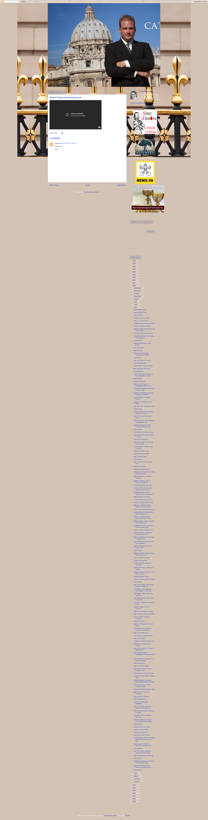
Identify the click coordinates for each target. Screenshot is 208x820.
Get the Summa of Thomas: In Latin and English (143, 659)
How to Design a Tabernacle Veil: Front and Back (144, 542)
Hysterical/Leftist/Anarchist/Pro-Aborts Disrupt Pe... (144, 513)
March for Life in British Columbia (144, 614)
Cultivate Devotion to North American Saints (142, 685)
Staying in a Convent (140, 732)
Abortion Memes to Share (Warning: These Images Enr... (144, 493)
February (137, 779)
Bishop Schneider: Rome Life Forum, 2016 (143, 547)
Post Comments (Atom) (91, 192)
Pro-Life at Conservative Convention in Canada (141, 354)
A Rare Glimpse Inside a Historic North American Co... (144, 522)
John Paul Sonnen (146, 91)
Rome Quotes (138, 378)
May (135, 307)
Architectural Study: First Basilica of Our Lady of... (144, 337)
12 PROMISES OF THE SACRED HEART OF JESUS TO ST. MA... (144, 739)
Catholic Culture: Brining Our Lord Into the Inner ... (144, 329)
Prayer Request (138, 371)
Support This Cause (140, 381)
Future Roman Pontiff (140, 312)
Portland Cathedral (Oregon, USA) (144, 689)
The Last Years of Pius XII (142, 360)
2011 (134, 796)
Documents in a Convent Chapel (144, 673)
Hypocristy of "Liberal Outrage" (143, 366)
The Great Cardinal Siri (141, 439)
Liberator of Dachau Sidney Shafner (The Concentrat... (143, 506)
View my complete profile (138, 103)
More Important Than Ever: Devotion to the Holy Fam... (143, 745)
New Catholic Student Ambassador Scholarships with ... (144, 654)
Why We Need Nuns (140, 699)
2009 (134, 801)
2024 (134, 263)
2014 (134, 788)
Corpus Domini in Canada (142, 318)
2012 (134, 793)
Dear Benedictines (139, 663)
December (137, 288)
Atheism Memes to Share (142, 497)
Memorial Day (138, 350)
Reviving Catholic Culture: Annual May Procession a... (144, 554)
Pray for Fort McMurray (141, 633)
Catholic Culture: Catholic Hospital (144, 579)
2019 (134, 277)
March (136, 776)
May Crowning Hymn (140, 456)
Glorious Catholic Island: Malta (143, 502)
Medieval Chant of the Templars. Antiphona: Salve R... (144, 412)
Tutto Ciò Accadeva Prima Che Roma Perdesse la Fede (143, 375)
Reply (56, 149)
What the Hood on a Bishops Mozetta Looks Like (143, 533)
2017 (134, 283)
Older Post (121, 185)
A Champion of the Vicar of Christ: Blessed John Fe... (144, 472)
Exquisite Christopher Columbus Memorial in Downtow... (144, 393)
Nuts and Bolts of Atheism (142, 368)
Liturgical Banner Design (141, 576)
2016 (134, 285)
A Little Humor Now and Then (143, 485)
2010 (134, 799)
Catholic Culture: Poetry (141, 729)
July (135, 302)
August (136, 299)
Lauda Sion (137, 357)
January (137, 781)
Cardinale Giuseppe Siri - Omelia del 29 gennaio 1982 (144, 762)
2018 (134, 280)
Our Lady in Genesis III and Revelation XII (142, 669)
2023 (134, 266)
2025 (134, 261)
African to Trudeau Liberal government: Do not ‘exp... (143, 517)
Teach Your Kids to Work (141, 454)
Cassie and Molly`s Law (141, 451)
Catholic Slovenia (139, 621)
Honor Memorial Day (140, 363)
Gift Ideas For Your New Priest (143, 333)
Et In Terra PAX (139, 348)
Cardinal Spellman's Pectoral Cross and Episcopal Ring (143, 720)
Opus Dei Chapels (139, 638)
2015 (134, 785)
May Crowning (138, 315)
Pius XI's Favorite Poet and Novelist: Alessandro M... (142, 707)
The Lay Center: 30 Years (142, 557)
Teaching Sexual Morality (142, 469)
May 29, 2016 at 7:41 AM (68, 143)
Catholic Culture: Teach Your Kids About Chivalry (144, 573)
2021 (134, 272)
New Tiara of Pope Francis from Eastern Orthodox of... (144, 585)
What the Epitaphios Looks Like (144, 755)
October (137, 293)
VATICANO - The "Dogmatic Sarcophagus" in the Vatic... (143, 590)
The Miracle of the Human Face (144, 432)
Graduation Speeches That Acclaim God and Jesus (142, 426)
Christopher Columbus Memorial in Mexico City (144, 389)
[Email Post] (61, 133)
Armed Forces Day (139, 466)
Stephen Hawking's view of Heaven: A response (142, 481)
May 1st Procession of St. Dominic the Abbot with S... (143, 766)
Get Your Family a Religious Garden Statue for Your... (142, 752)
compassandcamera (110, 815)
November (137, 291)
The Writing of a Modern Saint (143, 635)
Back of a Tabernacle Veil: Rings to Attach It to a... (144, 538)
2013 (134, 790)
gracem (57, 143)
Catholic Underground (140, 560)
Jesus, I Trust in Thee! (141, 320)
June (136, 304)
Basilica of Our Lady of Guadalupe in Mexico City (142, 385)
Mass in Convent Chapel (141, 666)
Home (87, 185)
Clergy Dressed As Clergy (142, 727)
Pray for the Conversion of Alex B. (144, 509)
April (135, 773)
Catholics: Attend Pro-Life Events (144, 641)
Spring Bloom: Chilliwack (141, 696)
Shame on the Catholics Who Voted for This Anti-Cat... (143, 489)
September (137, 296)
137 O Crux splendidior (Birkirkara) (141, 702)
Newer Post (54, 185)
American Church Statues (142, 735)
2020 (134, 275)
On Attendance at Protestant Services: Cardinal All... (143, 629)
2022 (134, 269)
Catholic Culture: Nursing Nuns (143, 530)
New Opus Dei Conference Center (144, 406)
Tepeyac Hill (137, 340)
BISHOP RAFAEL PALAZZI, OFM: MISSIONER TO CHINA (144, 681)
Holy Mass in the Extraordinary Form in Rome (143, 443)
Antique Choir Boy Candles (142, 326)
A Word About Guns (140, 310)
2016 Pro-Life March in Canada (143, 611)
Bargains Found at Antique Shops (144, 323)
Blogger (127, 815)
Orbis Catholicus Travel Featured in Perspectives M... (144, 421)
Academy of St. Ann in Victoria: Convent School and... (144, 526)
